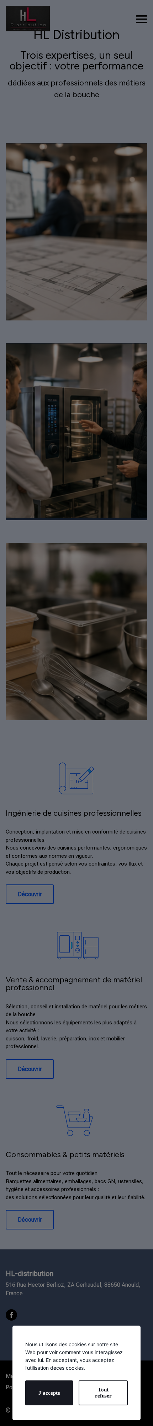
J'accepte (49, 1393)
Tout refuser (103, 1393)
